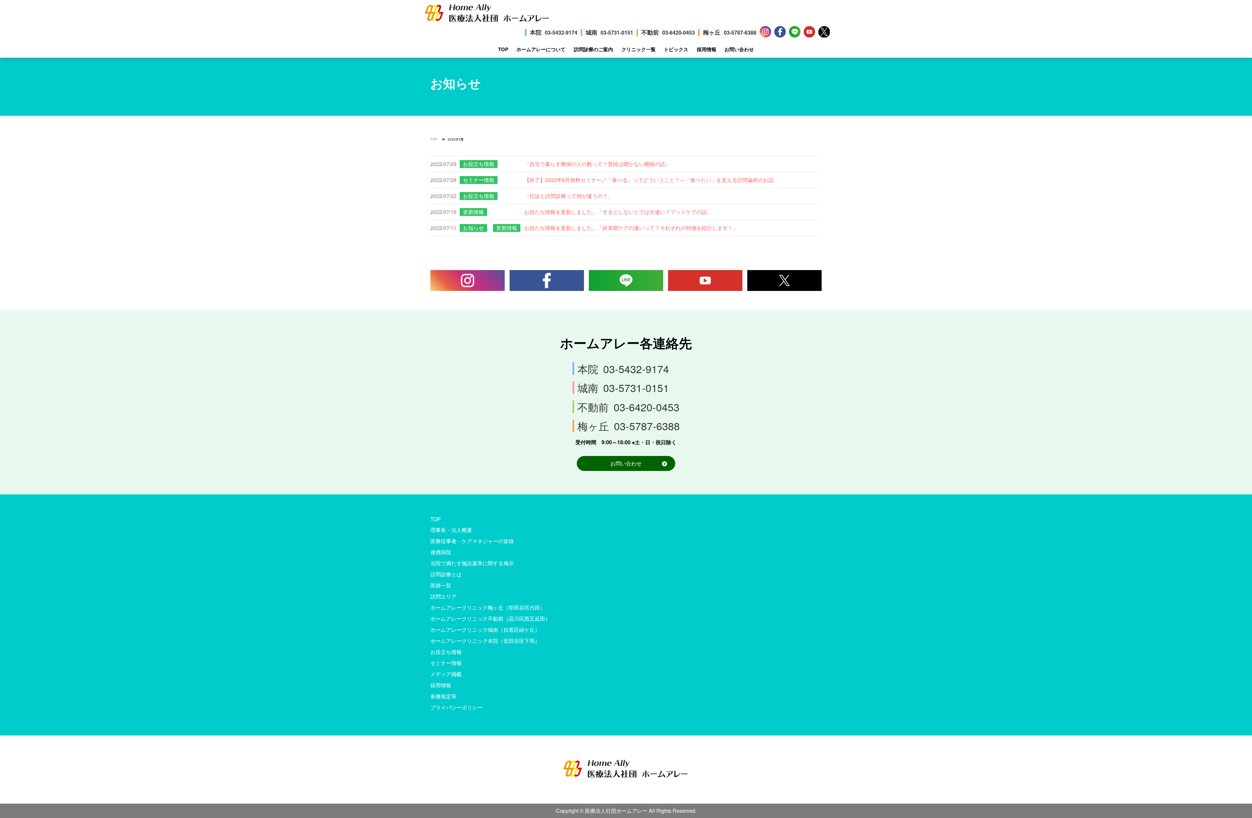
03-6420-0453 (678, 32)
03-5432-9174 (561, 32)
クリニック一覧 (638, 49)
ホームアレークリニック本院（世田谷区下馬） (485, 640)
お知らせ (473, 228)
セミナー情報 (478, 180)
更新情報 (473, 212)
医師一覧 (440, 585)
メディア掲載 (446, 674)
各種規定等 (443, 696)
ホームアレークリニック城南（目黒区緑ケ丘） (485, 629)
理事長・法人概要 (451, 530)
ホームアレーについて (540, 49)
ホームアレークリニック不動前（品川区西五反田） (490, 618)
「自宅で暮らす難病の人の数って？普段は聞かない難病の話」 (597, 164)
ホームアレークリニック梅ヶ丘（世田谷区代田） (487, 607)
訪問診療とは (446, 574)
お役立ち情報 (478, 164)
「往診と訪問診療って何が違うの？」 (568, 196)
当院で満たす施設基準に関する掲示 (472, 563)
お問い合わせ (739, 49)
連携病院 (440, 552)
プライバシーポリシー (456, 707)
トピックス (676, 49)
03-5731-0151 (617, 32)
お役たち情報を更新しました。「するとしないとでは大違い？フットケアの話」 (618, 212)
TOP (503, 49)
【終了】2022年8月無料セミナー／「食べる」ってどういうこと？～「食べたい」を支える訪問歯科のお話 (649, 180)
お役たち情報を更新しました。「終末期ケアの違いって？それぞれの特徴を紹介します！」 (631, 228)
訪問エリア (443, 596)
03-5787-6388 (740, 32)
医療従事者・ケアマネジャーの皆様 (472, 541)
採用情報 (706, 49)
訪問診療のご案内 (593, 49)
